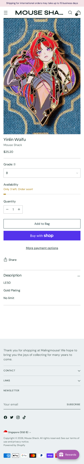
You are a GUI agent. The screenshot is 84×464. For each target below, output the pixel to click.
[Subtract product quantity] (18, 209)
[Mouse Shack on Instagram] (18, 418)
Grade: (9, 164)
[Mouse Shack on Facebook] (6, 418)
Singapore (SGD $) (18, 432)
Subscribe (73, 404)
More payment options (42, 248)
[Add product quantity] (7, 209)
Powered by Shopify (14, 445)
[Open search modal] (70, 13)
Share (13, 260)
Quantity (10, 201)
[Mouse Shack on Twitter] (12, 418)
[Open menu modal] (6, 13)
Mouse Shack (13, 145)
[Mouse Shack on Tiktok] (24, 418)
